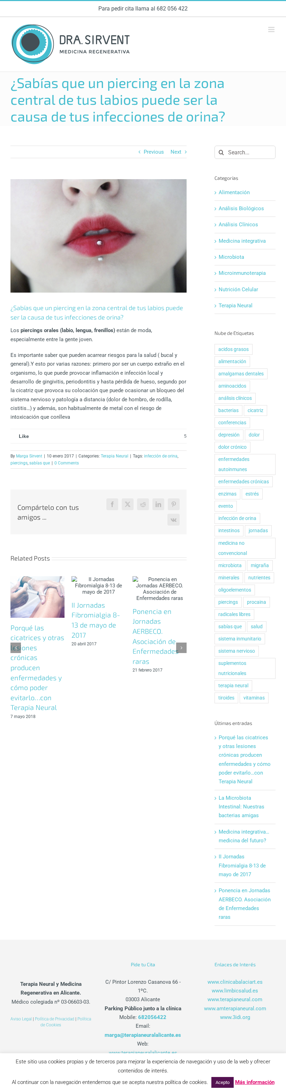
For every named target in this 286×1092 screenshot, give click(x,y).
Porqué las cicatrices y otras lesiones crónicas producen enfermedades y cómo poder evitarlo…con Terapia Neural (37, 667)
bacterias (228, 410)
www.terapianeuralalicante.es (143, 1053)
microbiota (230, 565)
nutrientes (259, 577)
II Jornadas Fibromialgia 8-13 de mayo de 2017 (242, 865)
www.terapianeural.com (235, 999)
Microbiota (231, 257)
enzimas (227, 494)
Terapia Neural (114, 456)
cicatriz (255, 410)
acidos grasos (233, 349)
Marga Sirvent (29, 456)
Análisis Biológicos (241, 208)
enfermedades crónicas (243, 481)
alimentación (232, 361)
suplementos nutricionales (232, 668)
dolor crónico (232, 447)
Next (176, 152)
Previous (154, 152)
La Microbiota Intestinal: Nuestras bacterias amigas (241, 807)
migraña (260, 565)
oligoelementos (234, 590)
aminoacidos (232, 386)
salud (257, 626)
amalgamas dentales (241, 373)
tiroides (226, 698)
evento (225, 506)
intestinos (229, 530)
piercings (19, 463)
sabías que (39, 463)
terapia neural (233, 685)
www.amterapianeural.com (235, 1008)
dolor (254, 435)
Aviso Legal (21, 1019)
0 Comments (66, 463)
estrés (252, 494)
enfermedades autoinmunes (233, 464)
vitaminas (254, 698)
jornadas (258, 530)
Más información (254, 1082)
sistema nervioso (236, 651)
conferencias (232, 422)
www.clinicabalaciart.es (235, 982)
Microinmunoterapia (242, 273)
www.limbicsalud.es (235, 991)
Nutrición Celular (238, 289)
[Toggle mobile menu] (272, 29)
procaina (256, 602)
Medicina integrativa (242, 241)
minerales (228, 577)
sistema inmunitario (239, 639)
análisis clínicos (235, 398)
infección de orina (161, 456)
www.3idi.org (235, 1017)
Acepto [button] (222, 1082)
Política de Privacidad (54, 1019)
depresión (229, 435)
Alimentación (234, 192)
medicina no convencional (232, 548)
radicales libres (234, 614)
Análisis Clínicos (238, 224)
